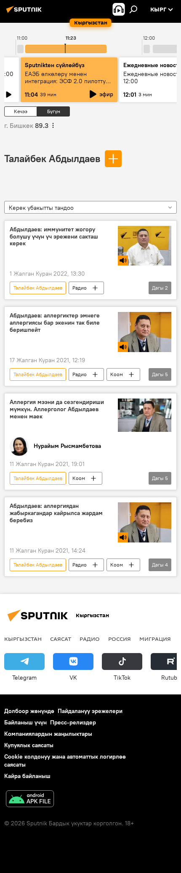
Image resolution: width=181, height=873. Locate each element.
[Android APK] (30, 799)
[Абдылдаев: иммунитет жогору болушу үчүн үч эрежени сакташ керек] (144, 246)
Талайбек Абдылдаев (52, 158)
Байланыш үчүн (25, 722)
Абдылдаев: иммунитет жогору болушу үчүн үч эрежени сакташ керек (54, 236)
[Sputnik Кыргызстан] (25, 12)
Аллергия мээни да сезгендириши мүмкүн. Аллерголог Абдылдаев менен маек (57, 409)
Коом (116, 374)
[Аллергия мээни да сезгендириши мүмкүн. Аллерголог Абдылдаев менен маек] (144, 415)
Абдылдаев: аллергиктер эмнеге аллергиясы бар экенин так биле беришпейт (55, 322)
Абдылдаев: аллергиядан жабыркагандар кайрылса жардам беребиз (56, 513)
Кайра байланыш (27, 776)
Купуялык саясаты (28, 745)
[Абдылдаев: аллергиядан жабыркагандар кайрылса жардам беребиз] (144, 522)
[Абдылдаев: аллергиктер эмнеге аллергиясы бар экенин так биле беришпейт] (144, 332)
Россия (119, 639)
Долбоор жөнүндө (29, 711)
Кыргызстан (23, 639)
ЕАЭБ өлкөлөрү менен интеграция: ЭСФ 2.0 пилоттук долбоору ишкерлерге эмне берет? (67, 84)
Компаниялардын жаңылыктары (48, 733)
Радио (79, 288)
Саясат (60, 639)
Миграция (155, 639)
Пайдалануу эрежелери (90, 711)
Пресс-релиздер (73, 722)
